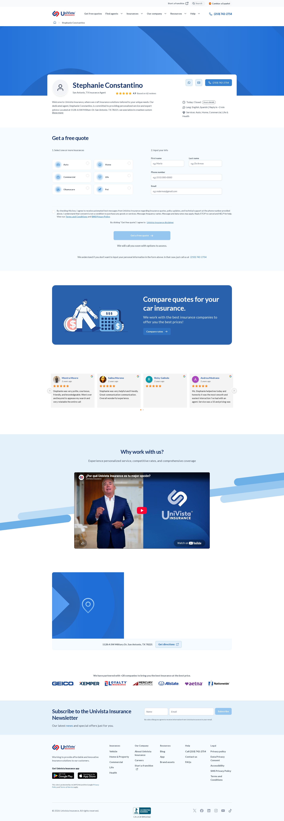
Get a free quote (140, 235)
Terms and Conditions (76, 216)
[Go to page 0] (140, 409)
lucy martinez (69, 377)
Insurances (114, 745)
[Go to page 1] (143, 410)
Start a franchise (176, 3)
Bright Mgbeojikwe (118, 377)
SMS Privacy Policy (101, 216)
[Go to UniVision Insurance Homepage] (64, 14)
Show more (57, 112)
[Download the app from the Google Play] (63, 775)
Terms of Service (67, 787)
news (70, 725)
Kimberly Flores (209, 377)
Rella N (158, 377)
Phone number (158, 172)
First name (156, 158)
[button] (209, 102)
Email (153, 186)
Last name (194, 158)
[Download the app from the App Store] (87, 775)
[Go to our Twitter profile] (194, 810)
